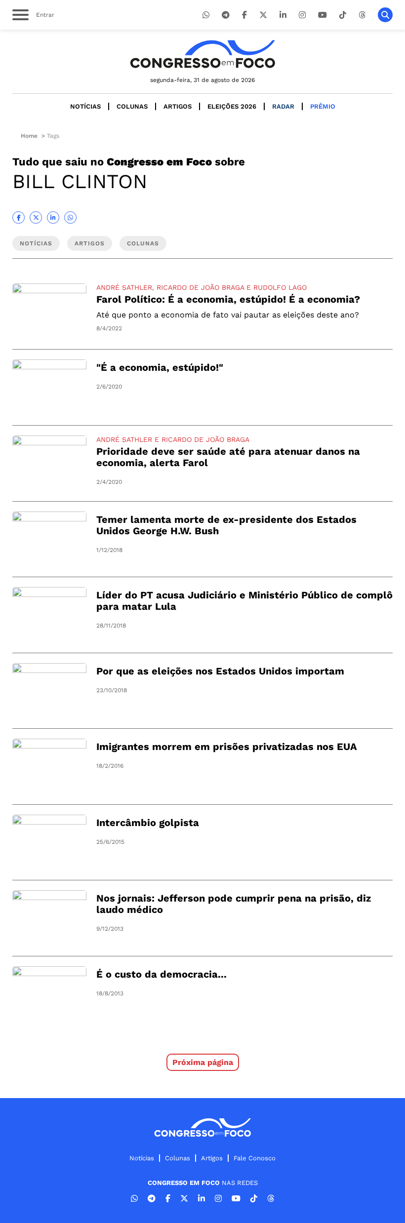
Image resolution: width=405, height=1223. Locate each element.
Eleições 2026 (231, 106)
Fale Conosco (255, 1158)
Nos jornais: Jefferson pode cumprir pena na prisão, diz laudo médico (233, 903)
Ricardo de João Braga (200, 287)
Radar (283, 106)
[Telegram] (226, 15)
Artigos (177, 106)
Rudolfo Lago (280, 287)
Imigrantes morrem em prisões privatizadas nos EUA (226, 746)
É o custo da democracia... (161, 974)
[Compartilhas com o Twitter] (36, 217)
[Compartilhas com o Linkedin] (53, 217)
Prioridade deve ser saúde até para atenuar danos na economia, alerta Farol (228, 457)
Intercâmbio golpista (147, 822)
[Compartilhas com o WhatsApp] (70, 217)
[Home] (202, 54)
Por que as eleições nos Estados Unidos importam (220, 671)
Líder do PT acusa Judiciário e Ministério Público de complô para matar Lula (244, 600)
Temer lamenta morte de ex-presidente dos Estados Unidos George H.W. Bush (226, 525)
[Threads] (362, 15)
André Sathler (124, 287)
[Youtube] (322, 15)
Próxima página (202, 1062)
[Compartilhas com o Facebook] (18, 217)
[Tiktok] (342, 15)
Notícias (85, 106)
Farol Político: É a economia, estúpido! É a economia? (228, 299)
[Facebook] (244, 15)
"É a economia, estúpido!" (159, 367)
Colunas (132, 106)
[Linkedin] (283, 15)
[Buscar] (385, 14)
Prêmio (322, 106)
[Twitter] (263, 15)
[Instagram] (302, 15)
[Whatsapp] (205, 15)
